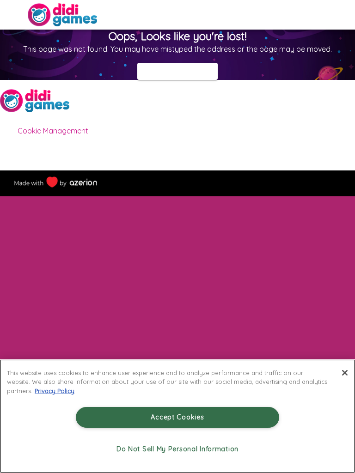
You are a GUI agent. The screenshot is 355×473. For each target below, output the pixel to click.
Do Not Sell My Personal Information (177, 449)
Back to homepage (177, 71)
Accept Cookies (177, 417)
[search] (344, 15)
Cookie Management (53, 130)
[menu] (11, 15)
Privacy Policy (54, 390)
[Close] (345, 373)
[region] (177, 416)
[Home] (62, 15)
